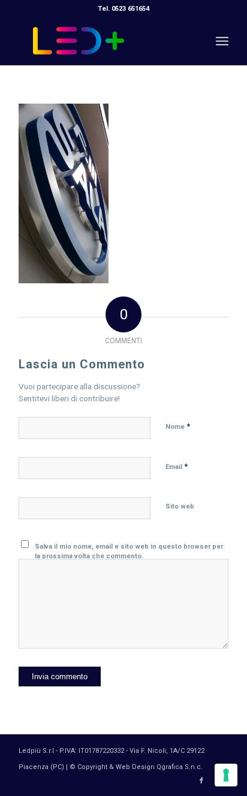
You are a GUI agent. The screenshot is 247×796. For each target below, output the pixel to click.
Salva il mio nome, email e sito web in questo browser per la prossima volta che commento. (129, 552)
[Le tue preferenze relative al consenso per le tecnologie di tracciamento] (226, 775)
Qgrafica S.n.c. (179, 767)
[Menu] (222, 41)
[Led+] (102, 41)
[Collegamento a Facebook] (201, 781)
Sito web (179, 506)
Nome (177, 426)
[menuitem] (222, 41)
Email (176, 466)
